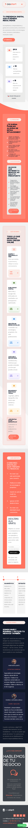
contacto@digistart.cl (9, 823)
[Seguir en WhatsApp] (24, 815)
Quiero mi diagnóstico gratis (14, 211)
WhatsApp (9, 795)
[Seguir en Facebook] (21, 815)
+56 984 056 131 (14, 821)
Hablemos (8, 40)
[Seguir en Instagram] (14, 815)
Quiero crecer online (13, 436)
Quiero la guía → (14, 552)
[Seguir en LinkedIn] (18, 815)
